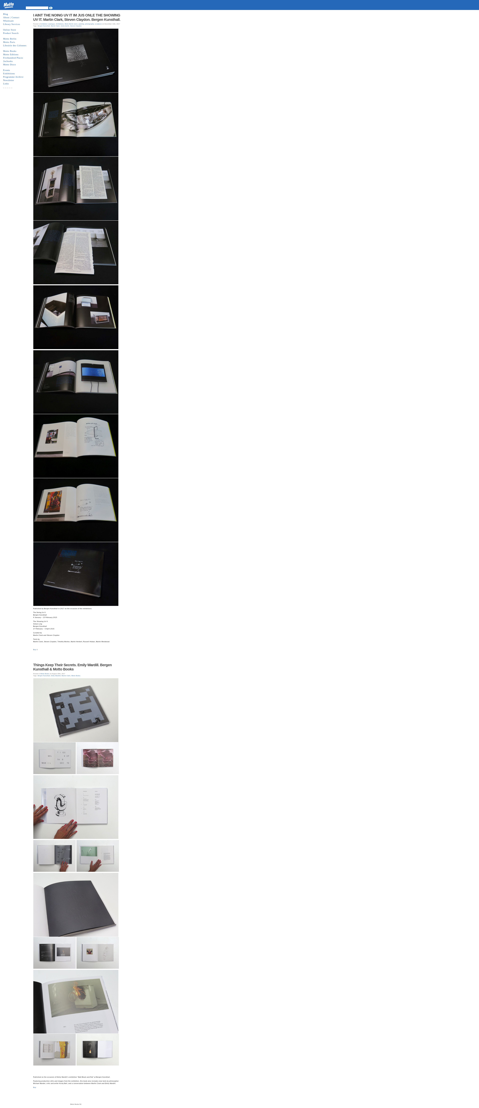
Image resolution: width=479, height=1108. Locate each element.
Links (6, 83)
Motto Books (9, 51)
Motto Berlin (9, 39)
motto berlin (65, 26)
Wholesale (8, 21)
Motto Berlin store (71, 24)
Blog (5, 14)
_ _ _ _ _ (7, 87)
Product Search (11, 33)
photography (89, 24)
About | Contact (11, 17)
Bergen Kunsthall (44, 26)
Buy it (35, 649)
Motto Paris (9, 42)
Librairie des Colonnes (14, 45)
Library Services (11, 24)
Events (6, 70)
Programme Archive (13, 77)
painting (81, 24)
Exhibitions (9, 73)
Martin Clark (55, 26)
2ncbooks (8, 61)
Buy (34, 1087)
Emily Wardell (56, 675)
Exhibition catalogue (47, 24)
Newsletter (8, 80)
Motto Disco (9, 64)
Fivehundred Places (13, 58)
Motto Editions (10, 54)
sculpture (98, 24)
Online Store (9, 30)
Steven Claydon (76, 26)
